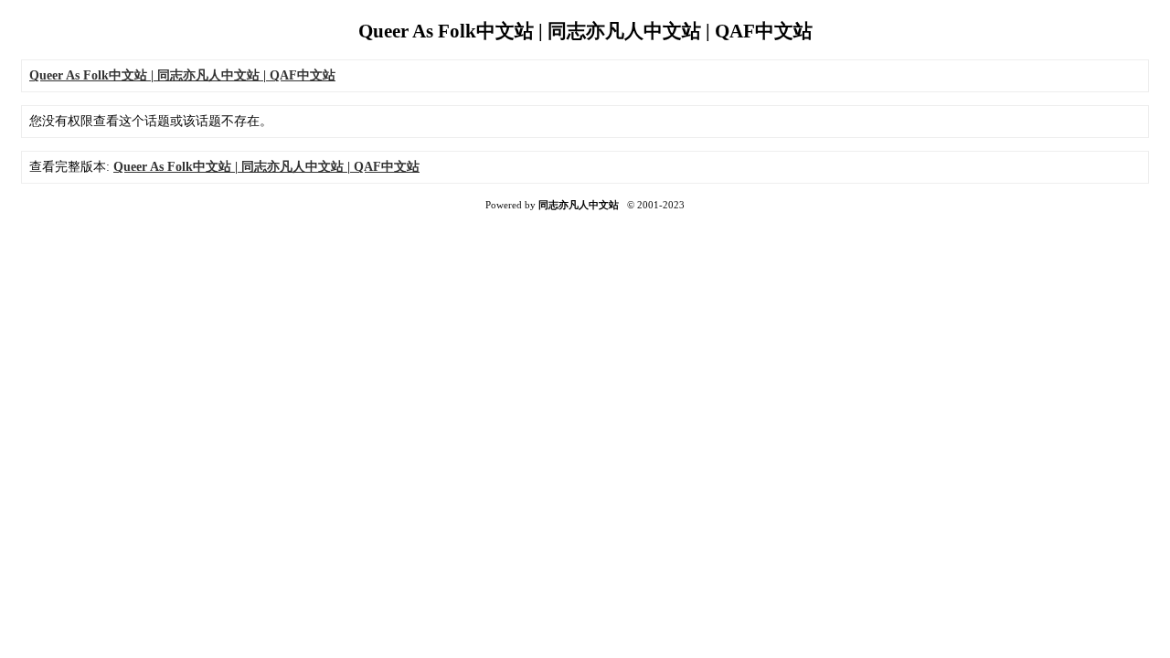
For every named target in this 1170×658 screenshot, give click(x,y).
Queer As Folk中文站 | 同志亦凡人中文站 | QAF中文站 (266, 167)
